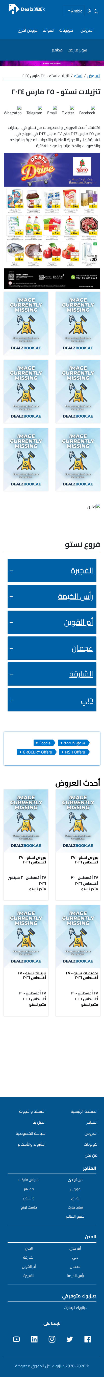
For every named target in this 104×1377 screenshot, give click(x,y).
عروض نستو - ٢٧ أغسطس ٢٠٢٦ (84, 860)
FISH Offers (75, 752)
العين (29, 1248)
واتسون (29, 1198)
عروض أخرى (28, 30)
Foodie (44, 743)
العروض (87, 30)
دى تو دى (75, 1179)
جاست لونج (29, 1207)
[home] (27, 9)
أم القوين (78, 622)
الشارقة (81, 674)
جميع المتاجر (75, 1216)
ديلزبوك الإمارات (75, 1307)
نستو (78, 76)
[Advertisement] (52, 1056)
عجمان (82, 648)
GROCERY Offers (37, 752)
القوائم (48, 30)
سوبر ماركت (77, 50)
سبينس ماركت (28, 1179)
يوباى (75, 1198)
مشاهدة (78, 821)
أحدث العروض (77, 783)
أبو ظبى (75, 1248)
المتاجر (92, 1122)
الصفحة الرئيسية (84, 1111)
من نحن (91, 1155)
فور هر (29, 1189)
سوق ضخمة (74, 743)
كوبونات (66, 30)
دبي (87, 699)
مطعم (57, 50)
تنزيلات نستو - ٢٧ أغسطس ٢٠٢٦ (32, 975)
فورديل (75, 1189)
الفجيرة (82, 570)
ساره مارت (75, 1207)
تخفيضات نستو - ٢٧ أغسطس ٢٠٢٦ (82, 975)
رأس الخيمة (75, 596)
